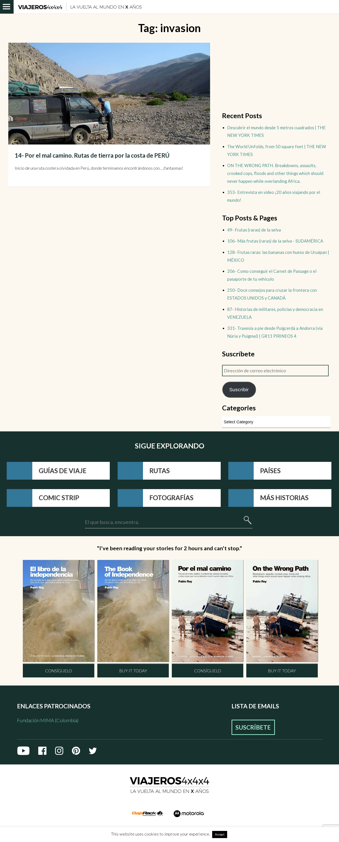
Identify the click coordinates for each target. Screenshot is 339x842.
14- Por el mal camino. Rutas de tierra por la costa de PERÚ (92, 155)
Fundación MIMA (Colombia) (48, 720)
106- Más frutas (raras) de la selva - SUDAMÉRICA (275, 241)
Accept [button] (219, 834)
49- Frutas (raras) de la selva (254, 229)
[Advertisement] (276, 75)
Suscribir (239, 389)
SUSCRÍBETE (253, 727)
